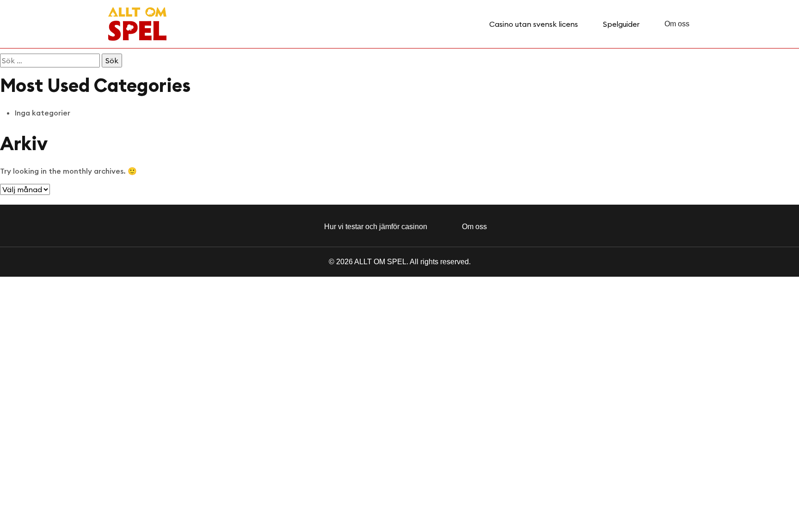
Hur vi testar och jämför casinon (375, 227)
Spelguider (621, 24)
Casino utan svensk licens (533, 24)
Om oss (676, 24)
